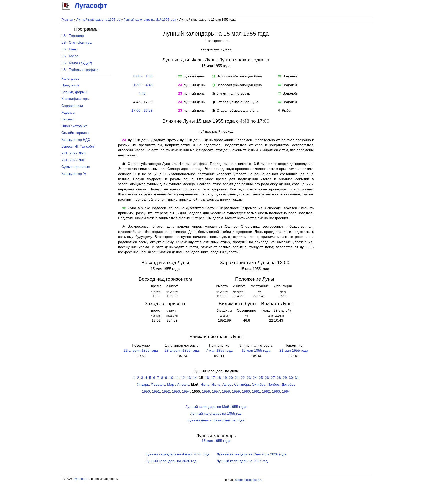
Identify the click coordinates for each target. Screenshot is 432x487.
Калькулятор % (74, 174)
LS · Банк (69, 49)
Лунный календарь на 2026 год (171, 461)
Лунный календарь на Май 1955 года (150, 20)
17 (213, 378)
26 (267, 378)
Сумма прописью (76, 167)
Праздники (70, 85)
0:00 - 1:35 (142, 76)
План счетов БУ (74, 126)
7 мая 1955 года (219, 350)
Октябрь (259, 384)
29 (285, 378)
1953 (176, 392)
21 (237, 378)
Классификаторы (76, 99)
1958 (226, 392)
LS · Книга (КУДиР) (77, 63)
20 (231, 378)
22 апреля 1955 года (141, 350)
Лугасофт (80, 479)
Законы (68, 119)
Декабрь (288, 384)
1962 (266, 392)
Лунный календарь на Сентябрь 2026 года (251, 454)
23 (249, 378)
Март (171, 384)
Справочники (72, 106)
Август (227, 384)
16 (207, 378)
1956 (206, 392)
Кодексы (68, 112)
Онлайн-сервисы (75, 133)
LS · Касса (70, 56)
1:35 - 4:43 (142, 85)
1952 (166, 392)
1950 (146, 392)
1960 (246, 392)
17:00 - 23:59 (142, 110)
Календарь (70, 78)
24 (255, 378)
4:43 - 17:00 (142, 102)
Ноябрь (274, 384)
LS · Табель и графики (80, 70)
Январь (143, 384)
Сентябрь (242, 384)
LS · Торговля (73, 36)
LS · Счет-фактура (77, 42)
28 (279, 378)
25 (261, 378)
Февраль (158, 384)
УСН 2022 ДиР (73, 160)
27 (273, 378)
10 (171, 378)
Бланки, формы (74, 92)
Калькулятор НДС (76, 140)
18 (219, 378)
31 (297, 378)
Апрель (183, 384)
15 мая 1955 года (256, 350)
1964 (286, 392)
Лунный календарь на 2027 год (242, 461)
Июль (216, 384)
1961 (256, 392)
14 (195, 378)
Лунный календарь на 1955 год (98, 20)
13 (189, 378)
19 (225, 378)
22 (243, 378)
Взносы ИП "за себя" (78, 146)
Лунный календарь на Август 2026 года (178, 454)
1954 (186, 392)
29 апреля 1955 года (182, 350)
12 (183, 378)
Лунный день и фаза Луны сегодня (216, 420)
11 (177, 378)
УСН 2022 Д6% (74, 153)
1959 (236, 392)
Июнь (205, 384)
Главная (67, 20)
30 (291, 378)
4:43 (142, 94)
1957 (216, 392)
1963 (276, 392)
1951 (156, 392)
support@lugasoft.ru (249, 480)
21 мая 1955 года (294, 350)
